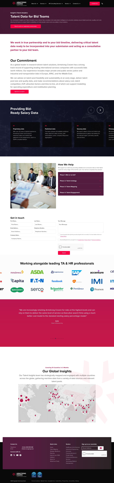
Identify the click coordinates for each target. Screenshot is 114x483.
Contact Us (76, 3)
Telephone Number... (39, 228)
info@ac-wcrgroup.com (28, 449)
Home (51, 447)
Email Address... (14, 228)
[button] (100, 110)
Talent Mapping (54, 449)
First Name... (13, 221)
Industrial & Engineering (72, 449)
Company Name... (14, 235)
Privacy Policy (63, 236)
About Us (52, 459)
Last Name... (37, 221)
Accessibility (72, 481)
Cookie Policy (81, 240)
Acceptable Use (51, 481)
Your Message (61, 221)
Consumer (68, 451)
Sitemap (77, 481)
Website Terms (44, 481)
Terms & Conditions (35, 481)
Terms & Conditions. (96, 240)
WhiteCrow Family (54, 461)
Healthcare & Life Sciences (73, 447)
